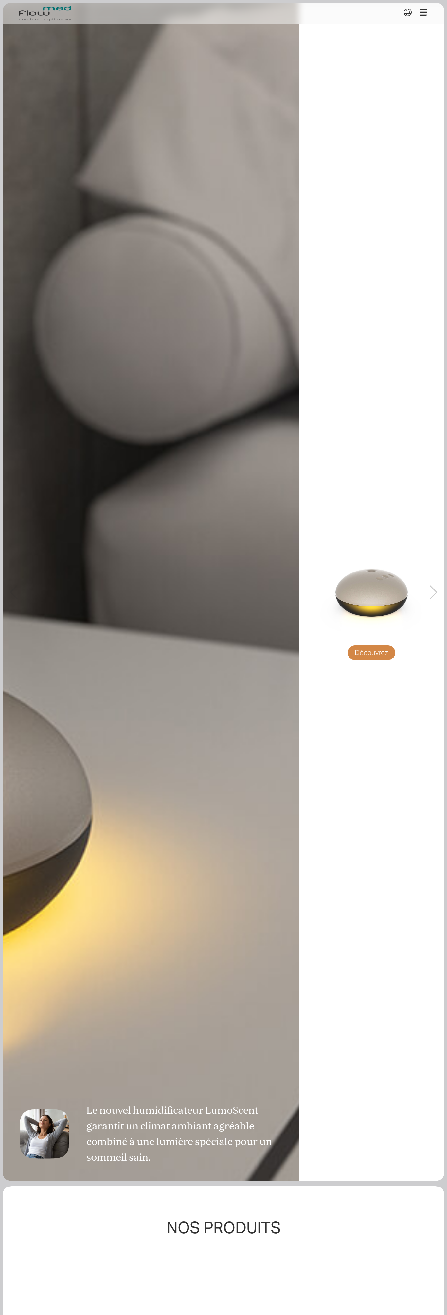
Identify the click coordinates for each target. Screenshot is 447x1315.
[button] (407, 12)
